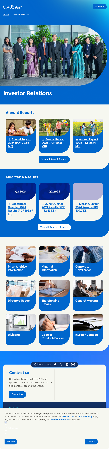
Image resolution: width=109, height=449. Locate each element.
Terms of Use (68, 417)
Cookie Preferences (59, 420)
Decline (11, 441)
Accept (91, 441)
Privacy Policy (85, 417)
